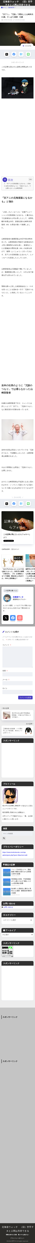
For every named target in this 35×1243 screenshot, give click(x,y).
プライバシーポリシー (17, 1238)
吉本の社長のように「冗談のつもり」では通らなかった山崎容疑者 (18, 187)
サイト (4, 688)
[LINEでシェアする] (28, 54)
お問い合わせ (8, 907)
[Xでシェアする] (6, 54)
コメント (6, 645)
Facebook (13, 621)
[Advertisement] (17, 118)
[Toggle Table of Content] (29, 179)
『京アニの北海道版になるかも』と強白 (18, 183)
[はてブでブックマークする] (21, 54)
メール (6, 680)
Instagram (19, 621)
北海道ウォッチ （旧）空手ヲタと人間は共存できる (17, 3)
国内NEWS (15, 549)
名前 (5, 671)
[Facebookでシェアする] (13, 54)
